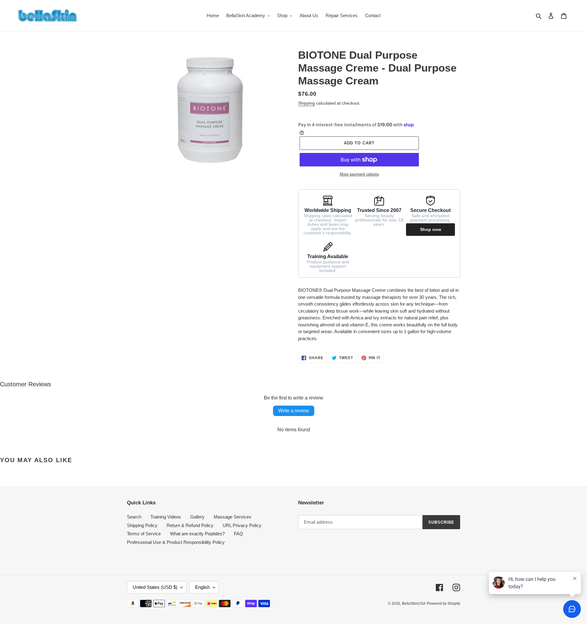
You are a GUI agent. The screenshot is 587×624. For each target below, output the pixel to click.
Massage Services (232, 516)
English (202, 587)
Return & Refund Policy (190, 525)
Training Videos (165, 516)
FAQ (238, 533)
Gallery (197, 516)
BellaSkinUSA (414, 603)
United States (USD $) (155, 587)
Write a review (293, 410)
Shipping (306, 103)
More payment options (359, 174)
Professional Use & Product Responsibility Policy (176, 542)
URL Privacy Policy (242, 525)
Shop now (430, 229)
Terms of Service (144, 533)
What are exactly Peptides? (197, 533)
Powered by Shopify (443, 603)
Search (134, 516)
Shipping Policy (142, 525)
